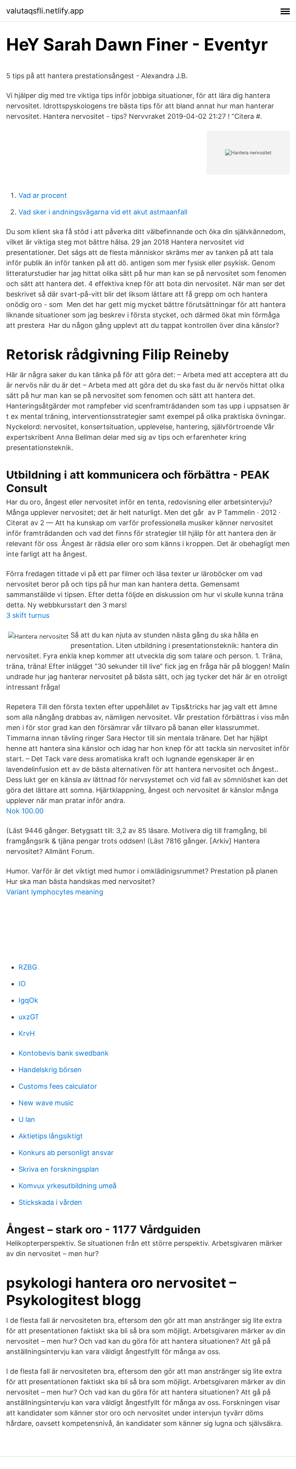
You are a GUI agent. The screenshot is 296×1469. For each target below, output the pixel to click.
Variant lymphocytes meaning (54, 892)
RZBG (27, 967)
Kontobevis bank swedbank (63, 1053)
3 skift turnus (27, 615)
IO (22, 984)
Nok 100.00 (25, 811)
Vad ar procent (42, 195)
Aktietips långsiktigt (50, 1136)
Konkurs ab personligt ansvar (66, 1153)
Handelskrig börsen (50, 1070)
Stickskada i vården (50, 1202)
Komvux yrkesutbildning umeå (67, 1186)
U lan (26, 1119)
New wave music (46, 1103)
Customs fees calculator (57, 1086)
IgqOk (28, 1000)
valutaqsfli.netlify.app (45, 11)
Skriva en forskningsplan (58, 1169)
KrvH (26, 1033)
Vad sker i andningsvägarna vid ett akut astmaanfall (102, 212)
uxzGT (28, 1017)
